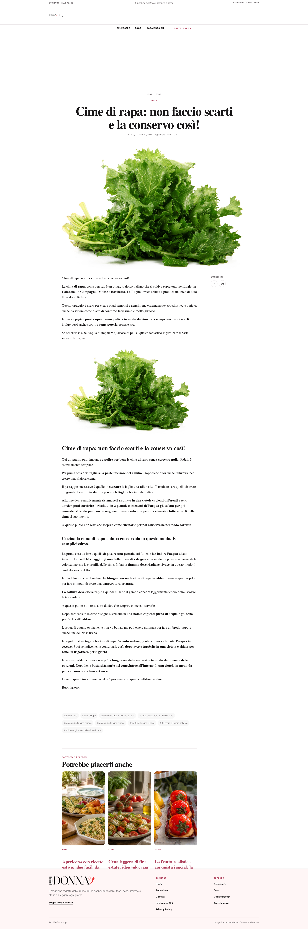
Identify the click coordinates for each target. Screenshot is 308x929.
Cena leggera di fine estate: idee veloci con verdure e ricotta (129, 867)
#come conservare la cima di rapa (117, 715)
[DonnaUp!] (53, 15)
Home (149, 94)
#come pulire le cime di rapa (111, 723)
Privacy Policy (164, 909)
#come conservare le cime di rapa (156, 715)
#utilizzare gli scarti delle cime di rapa (82, 730)
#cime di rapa (89, 715)
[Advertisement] (154, 59)
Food (138, 28)
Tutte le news (182, 28)
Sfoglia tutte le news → (61, 902)
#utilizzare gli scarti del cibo (174, 723)
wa (222, 283)
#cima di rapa (70, 715)
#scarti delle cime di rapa (142, 723)
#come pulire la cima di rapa (78, 723)
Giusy (132, 134)
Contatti (160, 896)
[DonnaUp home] (72, 880)
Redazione (162, 890)
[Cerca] (61, 15)
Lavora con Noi (164, 903)
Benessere (123, 28)
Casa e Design (155, 28)
